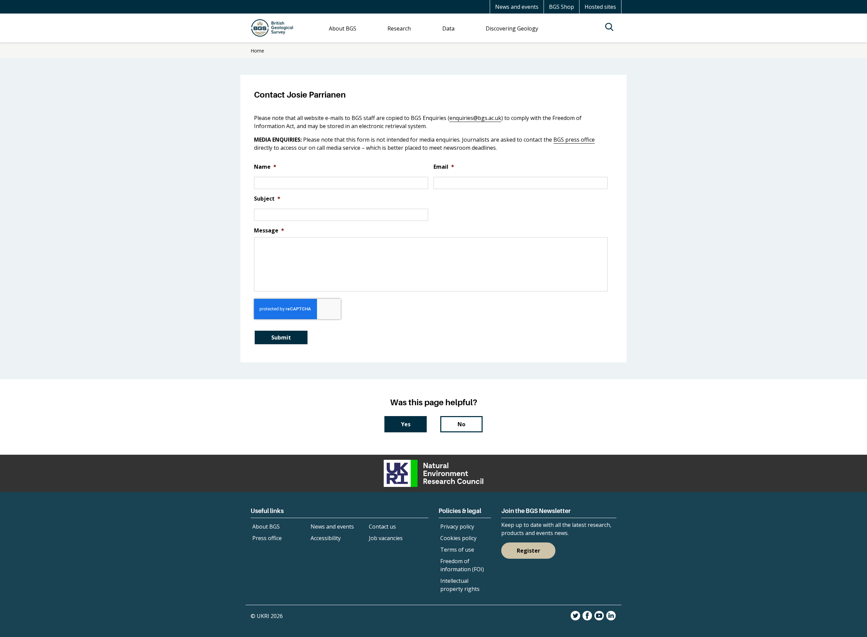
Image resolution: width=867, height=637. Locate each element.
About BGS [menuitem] (342, 28)
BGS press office (574, 139)
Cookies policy (458, 538)
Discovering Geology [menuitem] (512, 28)
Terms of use (457, 549)
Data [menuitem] (448, 28)
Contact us (382, 526)
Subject (267, 198)
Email (444, 166)
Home (257, 50)
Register (528, 550)
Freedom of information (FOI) (462, 565)
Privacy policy (457, 526)
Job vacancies (386, 538)
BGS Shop (561, 7)
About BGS (266, 526)
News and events (516, 7)
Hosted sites (600, 7)
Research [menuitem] (399, 28)
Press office (267, 538)
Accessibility (326, 538)
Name (265, 166)
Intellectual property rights (460, 585)
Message (269, 230)
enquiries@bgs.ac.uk (475, 118)
